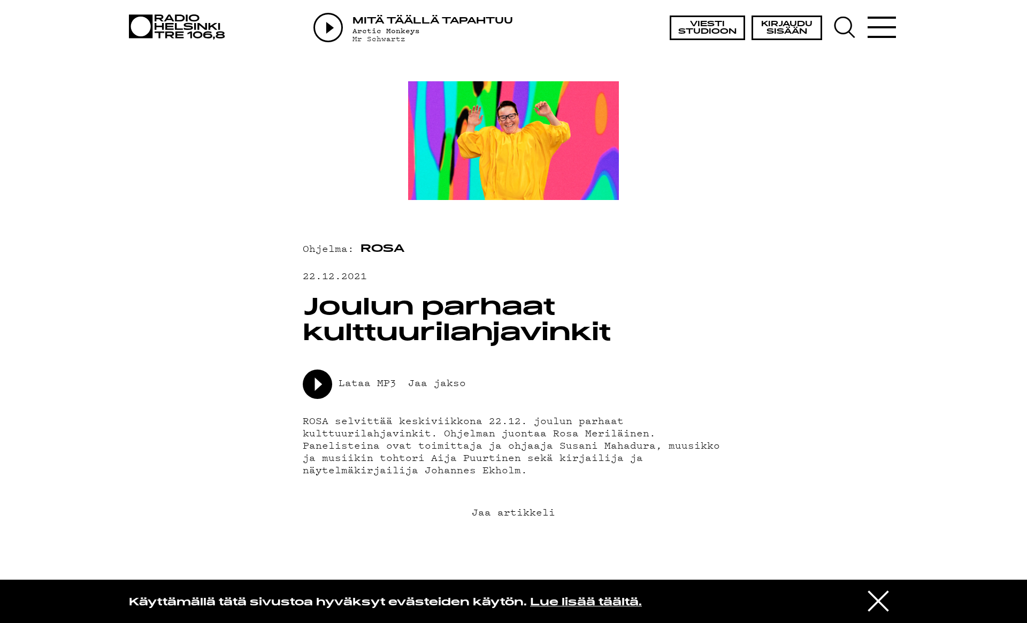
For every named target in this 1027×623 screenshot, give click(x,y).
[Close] (878, 600)
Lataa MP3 (367, 382)
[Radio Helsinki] (180, 27)
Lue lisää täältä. (586, 602)
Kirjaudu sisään (787, 28)
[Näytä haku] (849, 27)
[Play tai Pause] (328, 27)
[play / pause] (317, 384)
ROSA (382, 249)
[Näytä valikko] (881, 27)
